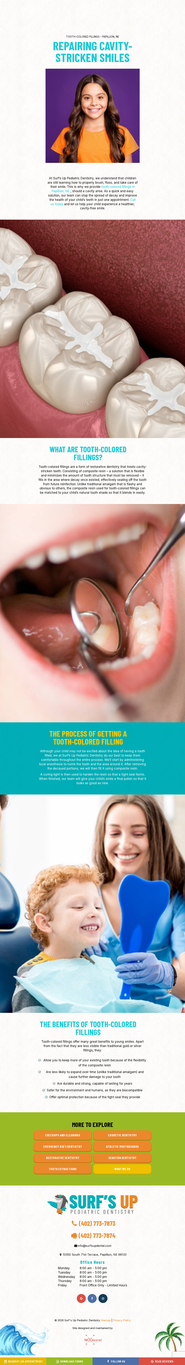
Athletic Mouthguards (122, 1146)
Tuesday (64, 1272)
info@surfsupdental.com (94, 1245)
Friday (62, 1285)
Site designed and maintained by (92, 1328)
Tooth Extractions (63, 1169)
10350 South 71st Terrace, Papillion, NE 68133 (94, 1254)
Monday (64, 1268)
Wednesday (66, 1277)
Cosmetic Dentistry (122, 1135)
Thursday (65, 1281)
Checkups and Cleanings (62, 1135)
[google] (81, 1298)
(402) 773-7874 (93, 1235)
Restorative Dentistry (62, 1157)
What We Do (122, 1169)
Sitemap (106, 1320)
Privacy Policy (122, 1320)
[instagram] (102, 1298)
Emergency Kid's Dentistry (62, 1146)
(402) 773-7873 (97, 1223)
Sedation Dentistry (122, 1157)
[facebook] (92, 1298)
